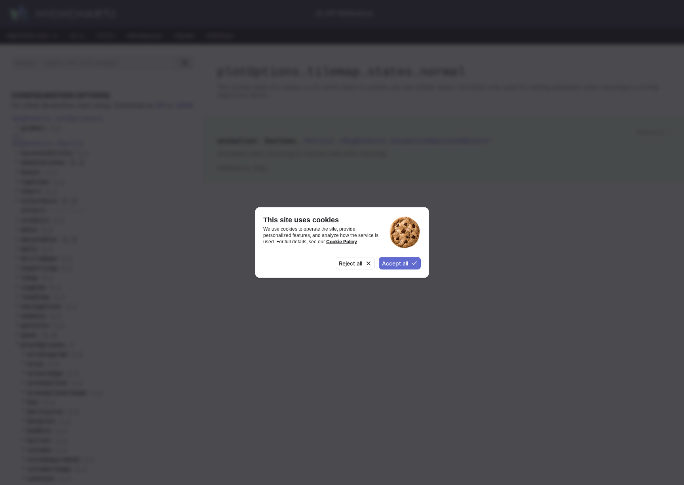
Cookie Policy (341, 241)
